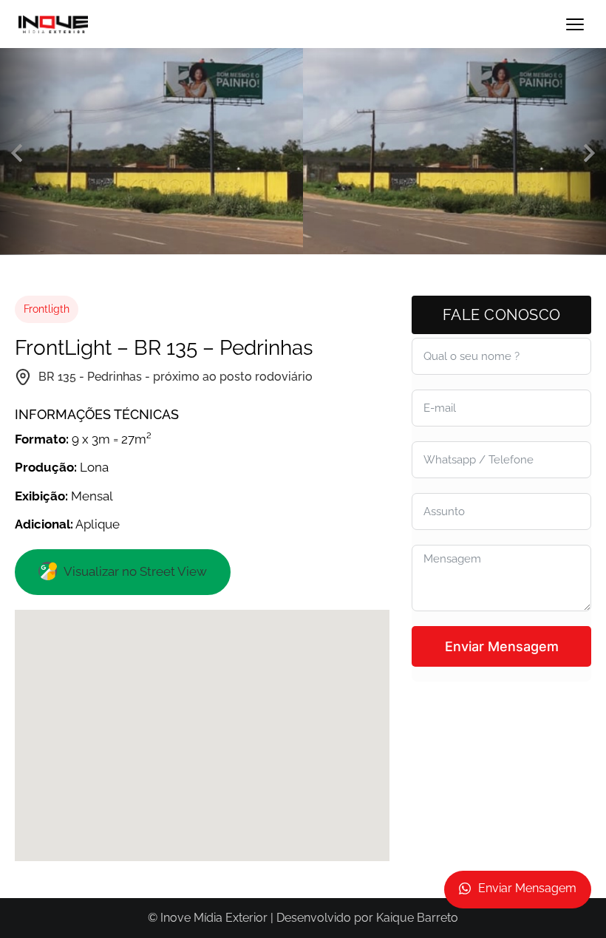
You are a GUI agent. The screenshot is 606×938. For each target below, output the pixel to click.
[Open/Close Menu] (575, 24)
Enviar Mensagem (502, 646)
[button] (16, 153)
